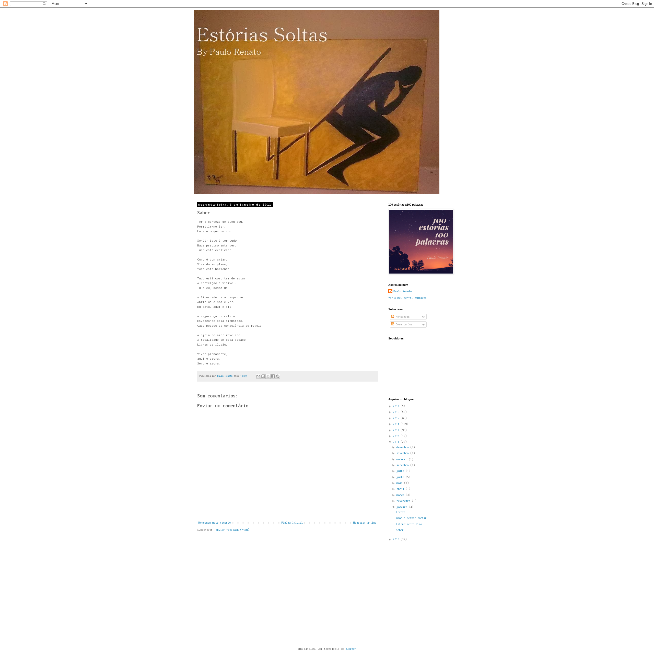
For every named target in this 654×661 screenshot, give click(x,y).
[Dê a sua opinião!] (263, 376)
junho (401, 477)
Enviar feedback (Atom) (232, 529)
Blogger (350, 648)
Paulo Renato (402, 291)
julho (401, 471)
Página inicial (292, 522)
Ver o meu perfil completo (407, 297)
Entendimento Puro (409, 524)
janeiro (402, 507)
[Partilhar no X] (268, 376)
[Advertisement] (426, 581)
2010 (397, 539)
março (401, 495)
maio (400, 483)
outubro (402, 459)
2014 (397, 424)
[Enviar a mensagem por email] (258, 376)
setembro (403, 465)
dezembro (403, 447)
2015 (397, 418)
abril (401, 488)
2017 (397, 406)
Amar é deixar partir (411, 518)
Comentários (403, 324)
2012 (397, 436)
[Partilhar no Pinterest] (277, 376)
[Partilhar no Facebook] (272, 376)
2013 (397, 430)
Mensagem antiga (364, 522)
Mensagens (402, 316)
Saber (400, 530)
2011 (397, 441)
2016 (397, 412)
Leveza (400, 512)
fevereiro (404, 500)
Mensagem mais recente (214, 522)
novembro (403, 453)
